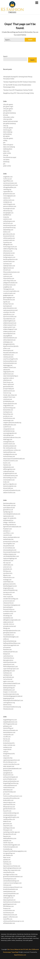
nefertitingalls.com (9, 204)
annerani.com (7, 567)
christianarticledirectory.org (12, 707)
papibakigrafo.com (9, 671)
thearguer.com (7, 830)
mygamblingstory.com (10, 719)
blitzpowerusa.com (9, 806)
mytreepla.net (7, 306)
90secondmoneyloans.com (11, 272)
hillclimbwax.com (8, 906)
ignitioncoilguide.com (10, 484)
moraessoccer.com (9, 592)
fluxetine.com (7, 649)
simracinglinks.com (9, 543)
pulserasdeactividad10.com (11, 683)
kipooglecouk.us (8, 660)
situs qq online (7, 119)
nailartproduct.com (9, 265)
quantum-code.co (8, 378)
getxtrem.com (7, 823)
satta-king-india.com (9, 280)
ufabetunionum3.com (9, 323)
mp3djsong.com (8, 512)
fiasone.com (7, 836)
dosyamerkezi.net (8, 546)
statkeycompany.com (9, 554)
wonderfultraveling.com (10, 598)
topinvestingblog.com (10, 558)
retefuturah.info (8, 357)
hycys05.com (7, 811)
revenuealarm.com (9, 480)
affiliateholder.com (9, 923)
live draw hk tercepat (9, 157)
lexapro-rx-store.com (10, 692)
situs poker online (8, 117)
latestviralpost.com (9, 802)
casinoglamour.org (9, 702)
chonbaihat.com (8, 618)
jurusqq (5, 115)
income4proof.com (9, 208)
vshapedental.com (8, 429)
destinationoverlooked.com (11, 902)
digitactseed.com (8, 268)
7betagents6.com (8, 289)
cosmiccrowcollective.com (11, 764)
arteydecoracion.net (9, 626)
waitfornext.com (8, 374)
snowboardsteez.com (9, 815)
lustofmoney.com (8, 912)
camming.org (7, 189)
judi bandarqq (7, 134)
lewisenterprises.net (9, 225)
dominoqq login (10, 936)
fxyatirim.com (7, 242)
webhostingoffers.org (10, 249)
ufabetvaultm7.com (9, 327)
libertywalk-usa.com (9, 505)
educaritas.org (7, 210)
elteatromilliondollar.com (11, 781)
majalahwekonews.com (10, 722)
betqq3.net (6, 654)
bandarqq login (27, 938)
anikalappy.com (8, 342)
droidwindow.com (8, 401)
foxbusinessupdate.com (10, 847)
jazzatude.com (7, 569)
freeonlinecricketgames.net (11, 605)
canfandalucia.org (8, 431)
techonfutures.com (9, 418)
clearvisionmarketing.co (10, 376)
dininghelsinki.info (9, 344)
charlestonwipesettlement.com (12, 887)
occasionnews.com (9, 910)
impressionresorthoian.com (11, 866)
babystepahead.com (9, 900)
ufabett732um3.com (9, 367)
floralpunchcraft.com (9, 834)
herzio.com (6, 739)
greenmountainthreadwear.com (13, 876)
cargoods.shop (7, 758)
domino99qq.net (8, 728)
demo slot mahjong (9, 147)
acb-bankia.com (8, 855)
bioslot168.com (8, 488)
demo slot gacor (8, 144)
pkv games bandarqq (9, 113)
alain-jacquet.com (8, 766)
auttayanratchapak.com (10, 777)
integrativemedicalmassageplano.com (15, 851)
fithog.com (6, 628)
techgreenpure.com (9, 257)
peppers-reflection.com (10, 917)
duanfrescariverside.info (10, 346)
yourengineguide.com (10, 433)
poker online (7, 153)
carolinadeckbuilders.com (11, 556)
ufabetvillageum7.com (10, 329)
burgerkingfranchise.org (10, 783)
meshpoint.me (7, 770)
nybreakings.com (8, 435)
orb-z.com (6, 794)
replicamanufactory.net (10, 310)
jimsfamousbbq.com (9, 503)
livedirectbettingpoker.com (11, 845)
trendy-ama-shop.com (10, 395)
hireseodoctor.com (9, 299)
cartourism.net (7, 679)
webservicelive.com (9, 492)
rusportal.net (7, 749)
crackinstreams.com (9, 293)
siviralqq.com (7, 864)
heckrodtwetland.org (9, 641)
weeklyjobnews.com (9, 891)
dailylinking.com (8, 229)
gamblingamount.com (9, 904)
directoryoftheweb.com (10, 730)
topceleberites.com (9, 319)
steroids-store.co (8, 624)
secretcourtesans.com (10, 183)
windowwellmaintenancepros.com (13, 921)
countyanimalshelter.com (11, 893)
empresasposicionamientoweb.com (14, 458)
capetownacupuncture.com (11, 760)
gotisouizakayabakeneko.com (12, 768)
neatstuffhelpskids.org (10, 590)
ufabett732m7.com (9, 397)
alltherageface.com (9, 469)
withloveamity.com (9, 238)
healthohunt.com (8, 354)
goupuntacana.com (9, 193)
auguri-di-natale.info (9, 518)
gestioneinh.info (8, 386)
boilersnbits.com (8, 800)
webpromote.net (8, 622)
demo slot (6, 151)
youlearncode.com (9, 240)
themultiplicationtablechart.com (13, 700)
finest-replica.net (8, 384)
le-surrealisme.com (9, 548)
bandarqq (20, 934)
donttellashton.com (9, 732)
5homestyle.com (8, 709)
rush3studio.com (8, 734)
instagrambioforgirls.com (11, 817)
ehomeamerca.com (9, 253)
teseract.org (7, 393)
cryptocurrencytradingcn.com (12, 883)
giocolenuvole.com (9, 234)
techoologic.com (8, 420)
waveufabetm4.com (9, 333)
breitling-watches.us (9, 524)
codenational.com (8, 471)
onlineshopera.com (9, 221)
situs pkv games (8, 104)
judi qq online (7, 111)
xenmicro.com (7, 219)
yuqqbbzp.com (7, 287)
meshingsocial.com (9, 828)
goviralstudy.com (8, 677)
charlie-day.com (8, 842)
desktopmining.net (9, 687)
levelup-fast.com (8, 304)
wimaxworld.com (8, 603)
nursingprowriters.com (10, 874)
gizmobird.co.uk (8, 509)
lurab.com (6, 482)
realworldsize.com (8, 787)
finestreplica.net (8, 350)
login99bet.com (8, 181)
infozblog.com (7, 615)
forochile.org (7, 594)
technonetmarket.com (10, 363)
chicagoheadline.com (9, 187)
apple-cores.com (8, 681)
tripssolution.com (8, 278)
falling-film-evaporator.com (11, 870)
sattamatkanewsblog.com (11, 881)
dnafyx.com (6, 232)
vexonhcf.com (7, 535)
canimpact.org (7, 675)
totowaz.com (7, 885)
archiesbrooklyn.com (9, 611)
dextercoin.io (7, 704)
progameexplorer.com (10, 473)
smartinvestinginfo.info (10, 359)
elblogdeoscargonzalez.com (11, 620)
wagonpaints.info (8, 371)
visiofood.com (7, 399)
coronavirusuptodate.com (11, 291)
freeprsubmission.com (10, 403)
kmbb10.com (7, 821)
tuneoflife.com (7, 919)
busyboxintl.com (8, 775)
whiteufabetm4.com (9, 340)
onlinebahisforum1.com (10, 185)
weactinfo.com (7, 825)
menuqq (3, 934)
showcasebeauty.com (9, 550)
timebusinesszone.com (10, 914)
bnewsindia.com (8, 410)
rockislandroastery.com (10, 475)
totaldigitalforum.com (10, 454)
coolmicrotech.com (9, 444)
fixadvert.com (7, 529)
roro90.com (7, 736)
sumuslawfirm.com (8, 872)
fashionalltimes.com (9, 452)
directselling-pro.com (9, 477)
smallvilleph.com (8, 582)
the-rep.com (7, 562)
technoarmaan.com (9, 456)
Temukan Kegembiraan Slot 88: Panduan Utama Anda (19, 82)
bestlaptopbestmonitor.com (11, 630)
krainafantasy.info (9, 743)
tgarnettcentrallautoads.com (12, 526)
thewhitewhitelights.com (11, 637)
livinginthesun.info (9, 753)
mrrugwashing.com (9, 853)
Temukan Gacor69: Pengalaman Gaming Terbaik (18, 90)
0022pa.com (7, 571)
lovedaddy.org (7, 849)
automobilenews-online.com (12, 450)
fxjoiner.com (7, 465)
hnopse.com (7, 908)
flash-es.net (7, 857)
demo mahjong (7, 132)
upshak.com (6, 859)
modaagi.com (7, 579)
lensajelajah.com (8, 213)
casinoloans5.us (8, 656)
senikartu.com (7, 747)
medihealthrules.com (9, 424)
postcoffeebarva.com (9, 779)
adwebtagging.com (9, 895)
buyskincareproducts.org (11, 694)
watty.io (5, 751)
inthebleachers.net (9, 690)
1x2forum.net (7, 179)
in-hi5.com (6, 741)
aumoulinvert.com (8, 664)
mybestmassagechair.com (11, 645)
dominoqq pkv (7, 130)
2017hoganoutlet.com (10, 724)
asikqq (5, 140)
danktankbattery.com (9, 838)
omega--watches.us (9, 522)
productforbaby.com (9, 792)
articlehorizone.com (9, 285)
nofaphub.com (7, 202)
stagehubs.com (7, 176)
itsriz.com (6, 756)
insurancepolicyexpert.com (11, 552)
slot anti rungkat (17, 938)
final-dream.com (8, 382)
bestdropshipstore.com (10, 259)
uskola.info (6, 369)
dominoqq (6, 161)
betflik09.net (7, 215)
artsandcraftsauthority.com (11, 490)
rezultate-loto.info (9, 312)
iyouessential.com (8, 236)
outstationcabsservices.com (12, 437)
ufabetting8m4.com (9, 321)
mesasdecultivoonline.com (11, 798)
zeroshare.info (7, 573)
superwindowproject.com (11, 668)
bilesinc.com (7, 575)
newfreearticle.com (9, 804)
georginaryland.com (9, 632)
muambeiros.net (8, 613)
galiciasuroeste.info (9, 584)
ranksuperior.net (8, 898)
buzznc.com (6, 463)
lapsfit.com (6, 302)
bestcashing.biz (8, 607)
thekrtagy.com (7, 439)
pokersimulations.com (10, 308)
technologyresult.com (10, 246)
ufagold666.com (8, 405)
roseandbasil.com (8, 635)
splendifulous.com (8, 314)
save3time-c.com (8, 533)
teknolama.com (7, 789)
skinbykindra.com (8, 467)
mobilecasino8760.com (10, 651)
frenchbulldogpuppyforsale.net (12, 696)
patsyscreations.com (9, 206)
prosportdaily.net (8, 388)
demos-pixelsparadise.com (11, 537)
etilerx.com (6, 348)
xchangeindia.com (8, 441)
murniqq (35, 938)
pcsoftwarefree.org (9, 227)
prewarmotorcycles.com (10, 541)
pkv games (6, 136)
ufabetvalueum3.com (9, 325)
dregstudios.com (8, 588)
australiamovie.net (9, 507)
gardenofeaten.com (9, 809)
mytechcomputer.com (9, 486)
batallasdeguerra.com (10, 586)
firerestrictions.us (8, 609)
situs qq (5, 125)
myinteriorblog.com (9, 408)
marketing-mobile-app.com (11, 832)
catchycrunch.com (8, 200)
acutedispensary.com (9, 878)
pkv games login (8, 106)
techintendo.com (8, 255)
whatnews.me (7, 380)
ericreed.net (7, 647)
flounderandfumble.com (10, 352)
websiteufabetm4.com (10, 338)
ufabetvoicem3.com (9, 331)
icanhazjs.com (7, 673)
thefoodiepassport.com (10, 666)
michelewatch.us (8, 520)
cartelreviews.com (9, 261)
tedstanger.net (7, 365)
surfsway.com (7, 263)
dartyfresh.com (8, 223)
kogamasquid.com (8, 698)
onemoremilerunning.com (11, 813)
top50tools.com (8, 560)
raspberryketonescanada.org (12, 422)
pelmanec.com (7, 726)
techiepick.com (7, 412)
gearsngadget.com (9, 297)
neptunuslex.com (8, 516)
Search (5, 56)
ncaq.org (6, 217)
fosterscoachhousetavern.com (12, 796)
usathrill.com (7, 427)
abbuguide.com (7, 244)
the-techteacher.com (9, 448)
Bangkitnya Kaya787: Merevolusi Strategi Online (18, 93)
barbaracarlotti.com (9, 685)
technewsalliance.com (10, 361)
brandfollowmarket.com (10, 889)
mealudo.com (7, 840)
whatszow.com (7, 251)
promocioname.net (9, 601)
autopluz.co (6, 531)
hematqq (4, 940)
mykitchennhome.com (9, 662)
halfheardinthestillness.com (11, 643)
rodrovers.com (7, 276)
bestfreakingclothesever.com (12, 868)
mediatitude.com (8, 539)
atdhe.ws (6, 639)
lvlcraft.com (7, 270)
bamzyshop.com (8, 414)
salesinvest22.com (9, 391)
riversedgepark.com (9, 196)
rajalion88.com (7, 191)
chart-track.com (8, 596)
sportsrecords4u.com (9, 316)
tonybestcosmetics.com (10, 460)
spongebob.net (7, 773)
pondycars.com (7, 416)
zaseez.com (6, 198)
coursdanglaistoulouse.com (11, 514)
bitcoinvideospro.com (10, 762)
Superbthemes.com (20, 955)
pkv (4, 142)
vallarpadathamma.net (10, 785)
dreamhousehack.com (9, 446)
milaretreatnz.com (8, 577)
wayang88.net (7, 335)
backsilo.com (7, 862)
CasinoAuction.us (8, 658)
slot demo (6, 159)
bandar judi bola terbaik (10, 121)
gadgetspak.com (8, 295)
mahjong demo (7, 149)
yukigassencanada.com (10, 282)
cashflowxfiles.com (9, 819)
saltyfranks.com (8, 565)
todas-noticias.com (9, 745)
